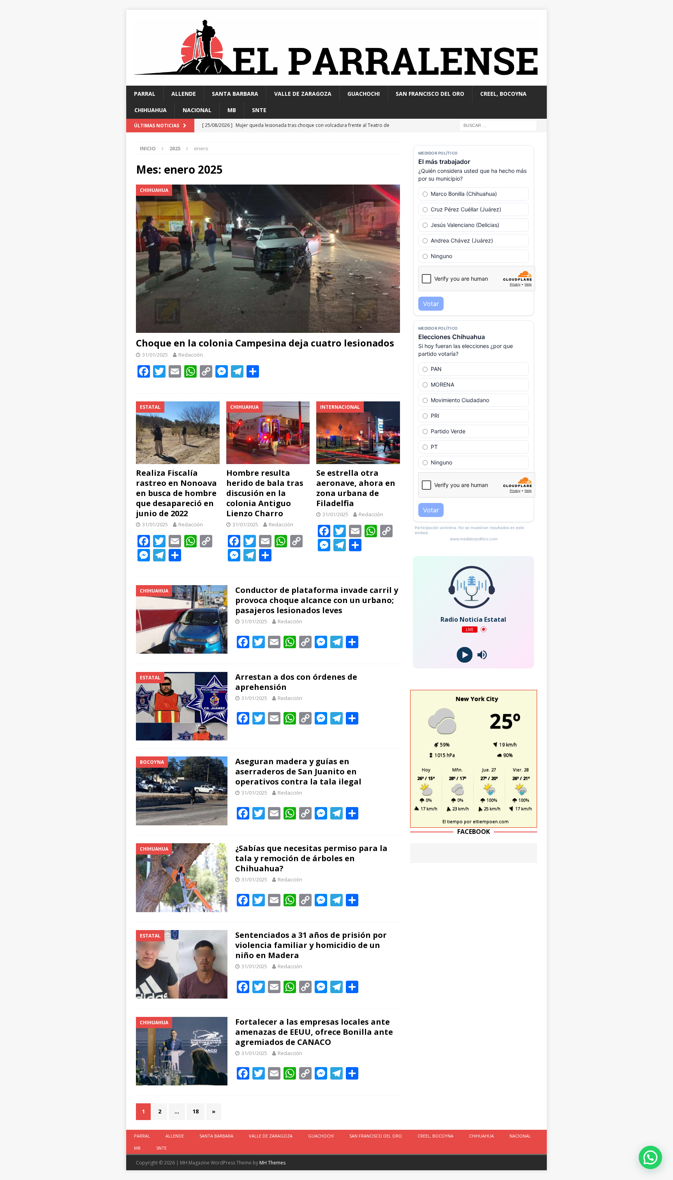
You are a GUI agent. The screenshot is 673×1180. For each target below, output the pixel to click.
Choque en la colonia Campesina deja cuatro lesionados (265, 342)
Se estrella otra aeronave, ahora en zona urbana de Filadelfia (355, 488)
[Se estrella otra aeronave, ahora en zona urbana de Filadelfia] (358, 432)
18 (195, 1111)
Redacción (190, 354)
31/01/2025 (155, 354)
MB (231, 110)
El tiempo (452, 821)
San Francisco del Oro (430, 93)
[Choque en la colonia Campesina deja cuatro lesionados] (268, 259)
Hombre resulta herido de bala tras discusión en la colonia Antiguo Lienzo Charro (264, 493)
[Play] (465, 655)
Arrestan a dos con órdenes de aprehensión (296, 682)
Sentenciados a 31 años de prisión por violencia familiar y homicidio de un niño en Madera (311, 945)
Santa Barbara (235, 93)
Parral (144, 93)
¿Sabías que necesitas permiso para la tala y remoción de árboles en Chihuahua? (311, 858)
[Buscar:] (498, 124)
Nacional (197, 110)
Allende (183, 93)
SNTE (259, 110)
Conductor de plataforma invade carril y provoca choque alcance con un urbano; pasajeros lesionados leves (316, 600)
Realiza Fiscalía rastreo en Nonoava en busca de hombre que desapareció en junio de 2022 (176, 493)
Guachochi (363, 93)
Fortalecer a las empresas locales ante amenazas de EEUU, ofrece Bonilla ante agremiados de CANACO (314, 1031)
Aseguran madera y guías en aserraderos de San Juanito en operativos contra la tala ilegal (298, 771)
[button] (650, 1157)
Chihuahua (150, 110)
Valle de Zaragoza (302, 93)
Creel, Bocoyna (503, 93)
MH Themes (272, 1162)
